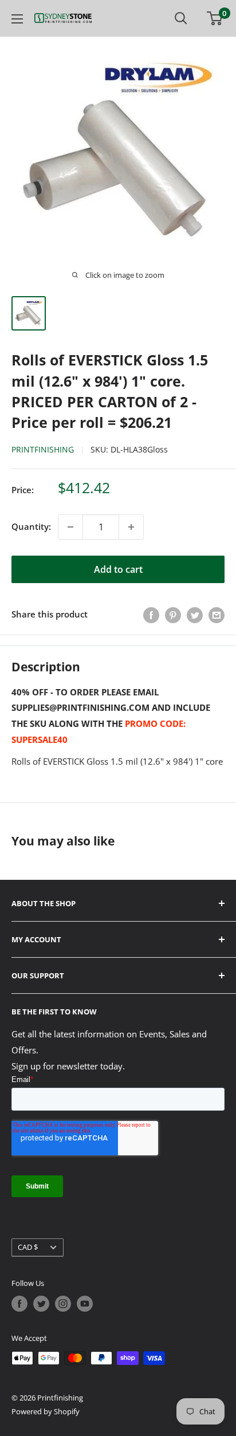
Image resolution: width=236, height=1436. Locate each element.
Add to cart (118, 569)
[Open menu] (17, 18)
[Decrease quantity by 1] (70, 527)
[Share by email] (217, 614)
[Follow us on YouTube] (85, 1304)
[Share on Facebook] (151, 614)
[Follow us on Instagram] (63, 1304)
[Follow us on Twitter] (41, 1304)
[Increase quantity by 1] (131, 527)
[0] (215, 18)
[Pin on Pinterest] (173, 614)
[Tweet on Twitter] (195, 614)
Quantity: (31, 526)
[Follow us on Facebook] (19, 1304)
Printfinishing (42, 449)
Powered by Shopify (45, 1411)
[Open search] (181, 18)
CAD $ (28, 1247)
